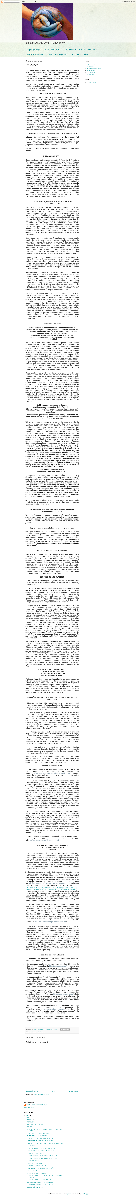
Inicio (53, 1091)
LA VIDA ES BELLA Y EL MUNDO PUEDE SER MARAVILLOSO (45, 1143)
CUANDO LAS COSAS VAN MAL (36, 1166)
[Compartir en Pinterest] (69, 1029)
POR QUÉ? (30, 1122)
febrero (29, 1120)
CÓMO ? (29, 1127)
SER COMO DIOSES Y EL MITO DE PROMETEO (41, 1148)
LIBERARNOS (31, 1146)
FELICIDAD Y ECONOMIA (34, 1161)
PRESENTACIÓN (53, 49)
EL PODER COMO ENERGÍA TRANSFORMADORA (42, 1158)
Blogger (86, 1194)
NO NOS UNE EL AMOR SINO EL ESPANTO (40, 1141)
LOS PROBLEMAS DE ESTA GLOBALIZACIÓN (40, 1168)
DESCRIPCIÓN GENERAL (34, 1187)
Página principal (33, 49)
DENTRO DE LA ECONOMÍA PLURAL (38, 1133)
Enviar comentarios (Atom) (41, 1094)
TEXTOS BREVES (34, 54)
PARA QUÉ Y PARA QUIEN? (35, 1124)
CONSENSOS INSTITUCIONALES (37, 1173)
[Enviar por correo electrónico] (61, 1029)
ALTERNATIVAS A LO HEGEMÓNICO (37, 1136)
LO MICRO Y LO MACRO (34, 1163)
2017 (27, 1115)
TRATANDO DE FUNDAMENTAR (81, 49)
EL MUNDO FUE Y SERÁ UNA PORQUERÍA (40, 1138)
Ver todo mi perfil (29, 1107)
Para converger (91, 72)
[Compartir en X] (65, 1029)
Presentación (90, 66)
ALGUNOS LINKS (80, 54)
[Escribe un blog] (63, 1029)
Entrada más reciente (32, 1091)
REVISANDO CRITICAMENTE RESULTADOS (40, 1184)
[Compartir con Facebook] (67, 1029)
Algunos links (90, 75)
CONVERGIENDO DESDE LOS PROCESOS (40, 1182)
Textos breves (91, 70)
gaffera (69, 1194)
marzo (29, 1117)
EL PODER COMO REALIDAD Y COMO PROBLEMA (42, 1156)
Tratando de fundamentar (38, 1032)
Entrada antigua (73, 1091)
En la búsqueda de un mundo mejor (36, 1105)
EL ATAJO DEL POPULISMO (35, 1153)
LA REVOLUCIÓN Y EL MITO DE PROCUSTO (40, 1151)
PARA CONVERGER (57, 54)
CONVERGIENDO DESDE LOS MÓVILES (39, 1179)
